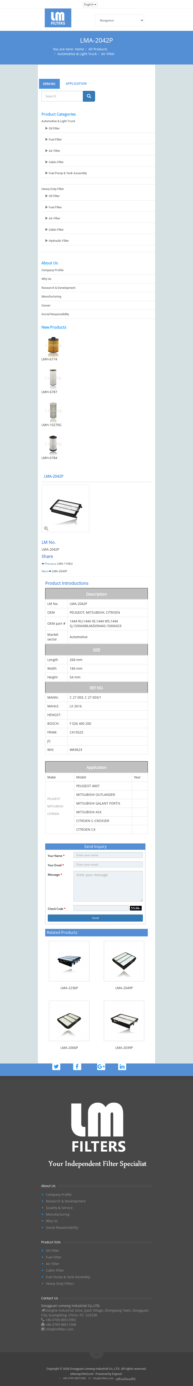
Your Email (56, 865)
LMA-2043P (59, 571)
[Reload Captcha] (136, 908)
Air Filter (108, 54)
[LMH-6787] (98, 377)
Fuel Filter (55, 139)
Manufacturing (51, 296)
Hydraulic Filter (58, 240)
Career (46, 305)
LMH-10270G (51, 425)
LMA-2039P (124, 1047)
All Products (97, 49)
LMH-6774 (49, 359)
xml (90, 1374)
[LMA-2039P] (124, 1021)
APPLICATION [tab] (76, 83)
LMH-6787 (49, 392)
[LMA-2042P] (96, 508)
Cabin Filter (56, 162)
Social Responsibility (55, 314)
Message (55, 875)
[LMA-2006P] (69, 1021)
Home (79, 49)
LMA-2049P (124, 988)
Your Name (56, 856)
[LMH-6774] (98, 345)
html (85, 1374)
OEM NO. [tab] (49, 84)
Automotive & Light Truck (77, 54)
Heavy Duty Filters (60, 1283)
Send (95, 918)
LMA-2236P (69, 988)
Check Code (57, 909)
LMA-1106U (65, 564)
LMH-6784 (49, 457)
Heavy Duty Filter (52, 189)
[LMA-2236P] (69, 961)
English (89, 4)
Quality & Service (59, 1207)
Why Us (46, 279)
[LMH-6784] (98, 443)
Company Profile (52, 270)
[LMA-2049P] (124, 961)
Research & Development (58, 288)
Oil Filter (54, 128)
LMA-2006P (69, 1047)
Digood (116, 1374)
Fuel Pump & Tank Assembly (67, 173)
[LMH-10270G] (98, 410)
